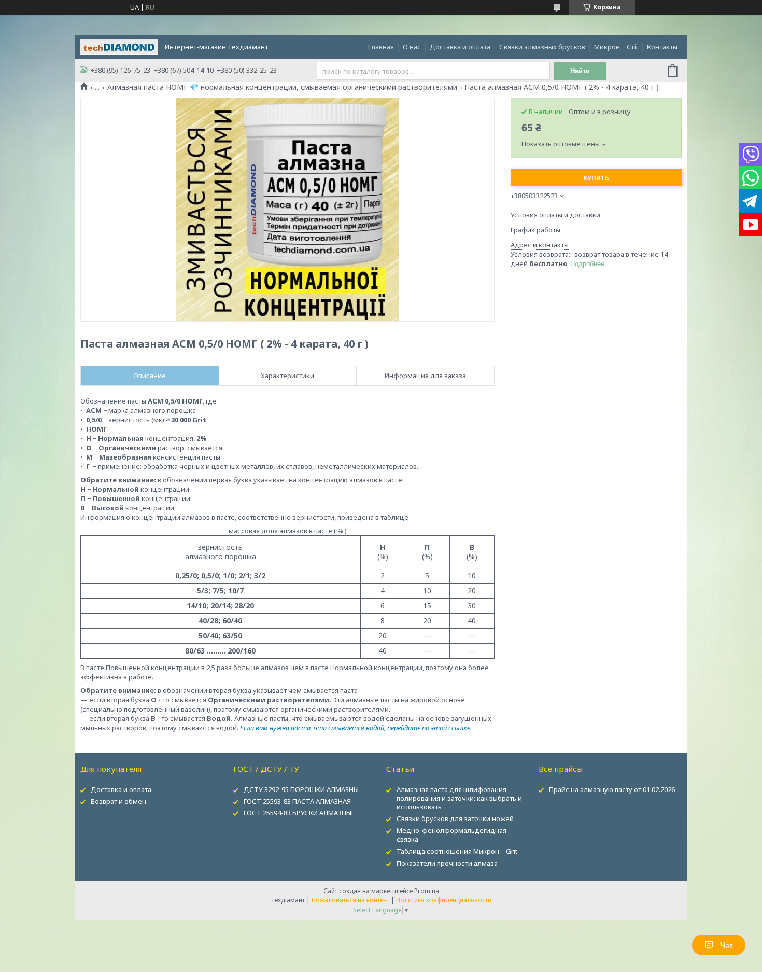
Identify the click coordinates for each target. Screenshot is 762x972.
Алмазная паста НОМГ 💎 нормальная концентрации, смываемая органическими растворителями (282, 87)
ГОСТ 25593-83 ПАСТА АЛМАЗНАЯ (297, 801)
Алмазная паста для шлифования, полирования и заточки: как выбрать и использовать (459, 798)
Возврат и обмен (118, 801)
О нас (412, 46)
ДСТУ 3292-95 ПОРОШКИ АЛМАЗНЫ (301, 789)
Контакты (662, 46)
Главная (381, 46)
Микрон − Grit (616, 46)
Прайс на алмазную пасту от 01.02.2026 (612, 789)
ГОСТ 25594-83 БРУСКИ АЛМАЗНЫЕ (299, 812)
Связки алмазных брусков (542, 46)
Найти (580, 71)
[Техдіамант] (119, 46)
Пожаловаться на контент (350, 900)
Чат (726, 945)
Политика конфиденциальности (443, 900)
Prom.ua (426, 890)
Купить (596, 178)
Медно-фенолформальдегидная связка (451, 835)
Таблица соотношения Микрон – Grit (457, 851)
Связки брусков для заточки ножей (455, 818)
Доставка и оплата (460, 46)
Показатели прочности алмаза (447, 863)
